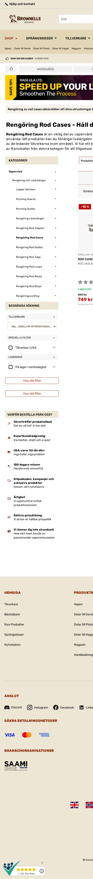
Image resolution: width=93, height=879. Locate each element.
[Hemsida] (10, 69)
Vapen (8, 48)
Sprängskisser (39, 38)
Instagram (41, 707)
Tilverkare (11, 604)
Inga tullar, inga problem (29, 454)
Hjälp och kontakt (22, 4)
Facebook (67, 707)
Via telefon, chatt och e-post (32, 440)
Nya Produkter (14, 624)
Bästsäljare (12, 614)
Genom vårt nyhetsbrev (29, 486)
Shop (9, 38)
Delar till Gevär (22, 48)
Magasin (76, 48)
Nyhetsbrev (12, 645)
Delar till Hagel (60, 48)
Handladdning (83, 655)
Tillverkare (75, 38)
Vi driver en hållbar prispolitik (32, 519)
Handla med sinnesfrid (28, 468)
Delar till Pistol (41, 48)
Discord (16, 707)
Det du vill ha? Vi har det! (30, 425)
